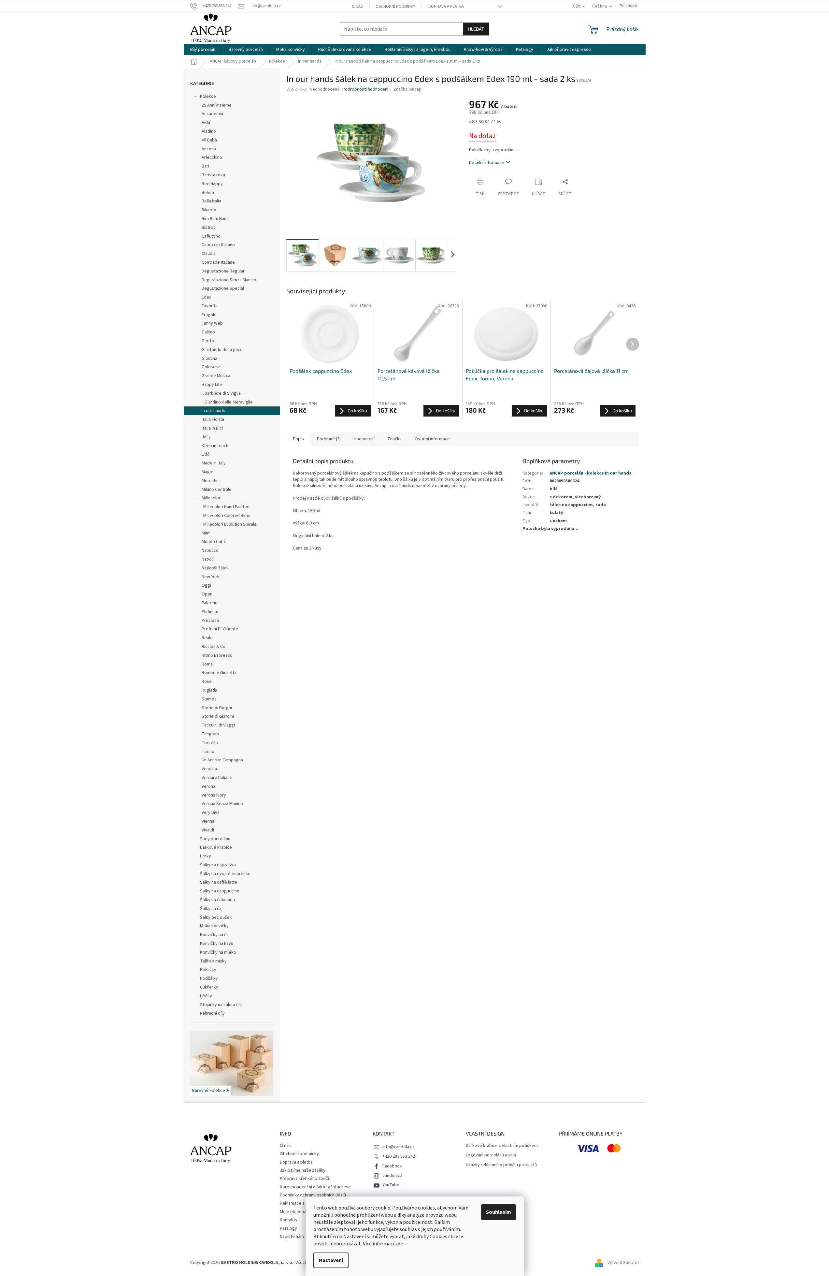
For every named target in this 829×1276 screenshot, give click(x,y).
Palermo (210, 603)
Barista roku (213, 175)
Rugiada (209, 690)
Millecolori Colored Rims (226, 515)
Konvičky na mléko (218, 952)
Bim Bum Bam (215, 218)
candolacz (392, 1175)
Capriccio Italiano (218, 245)
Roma (207, 664)
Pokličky (208, 969)
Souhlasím (498, 1212)
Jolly (206, 437)
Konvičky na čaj (215, 934)
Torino (208, 751)
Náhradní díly (212, 1013)
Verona (208, 786)
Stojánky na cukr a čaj (221, 1005)
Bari (205, 166)
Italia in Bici (212, 428)
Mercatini (211, 480)
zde (399, 1243)
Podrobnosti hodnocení (365, 89)
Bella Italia (211, 201)
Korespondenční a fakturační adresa (315, 1187)
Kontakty (288, 1220)
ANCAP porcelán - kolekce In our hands (590, 473)
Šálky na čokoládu (217, 900)
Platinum (210, 612)
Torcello (210, 743)
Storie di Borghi (217, 708)
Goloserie (211, 367)
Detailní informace (486, 162)
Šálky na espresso (218, 865)
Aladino (209, 131)
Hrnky (205, 856)
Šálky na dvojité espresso (225, 874)
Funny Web (212, 323)
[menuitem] (203, 49)
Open (207, 594)
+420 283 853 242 (398, 1156)
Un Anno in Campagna (222, 760)
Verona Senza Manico (222, 803)
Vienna (208, 821)
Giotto (208, 341)
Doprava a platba (446, 6)
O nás (357, 6)
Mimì (206, 533)
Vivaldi (208, 830)
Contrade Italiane (218, 262)
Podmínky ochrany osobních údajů (313, 1195)
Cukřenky (209, 987)
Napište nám (292, 1236)
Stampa (209, 699)
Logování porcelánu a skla (491, 1155)
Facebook (392, 1166)
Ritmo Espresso (217, 655)
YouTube (390, 1185)
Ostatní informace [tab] (432, 439)
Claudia (209, 253)
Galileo (208, 332)
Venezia (209, 769)
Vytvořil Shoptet (623, 1262)
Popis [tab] (298, 439)
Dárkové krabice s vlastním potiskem (502, 1146)
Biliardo (209, 210)
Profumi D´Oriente (220, 629)
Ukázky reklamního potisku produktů (501, 1165)
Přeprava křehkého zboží (304, 1178)
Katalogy (288, 1228)
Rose (207, 681)
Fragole (209, 315)
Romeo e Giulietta (219, 672)
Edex (206, 297)
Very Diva (211, 812)
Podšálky (209, 978)
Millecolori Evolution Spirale (230, 524)
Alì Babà (209, 140)
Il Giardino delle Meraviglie (227, 402)
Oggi (206, 585)
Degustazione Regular (223, 271)
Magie (207, 472)
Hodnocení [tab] (364, 439)
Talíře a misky (213, 961)
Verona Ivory (214, 795)
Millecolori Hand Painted (226, 507)
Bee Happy (212, 184)
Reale (207, 638)
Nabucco (210, 550)
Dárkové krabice (216, 847)
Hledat (476, 29)
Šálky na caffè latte (218, 882)
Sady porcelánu (215, 839)
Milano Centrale (217, 489)
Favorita (210, 306)
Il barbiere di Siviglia (221, 393)
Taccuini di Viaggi (218, 725)
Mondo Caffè (214, 541)
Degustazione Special (223, 288)
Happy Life (212, 384)
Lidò (206, 454)
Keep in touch (215, 446)
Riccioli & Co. (214, 646)
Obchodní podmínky (395, 6)
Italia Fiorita (213, 419)
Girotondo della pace (222, 349)
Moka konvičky (214, 926)
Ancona (209, 149)
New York (211, 577)
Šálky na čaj (211, 908)
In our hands (213, 410)
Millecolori (212, 498)
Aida (206, 122)
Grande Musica (216, 376)
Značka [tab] (395, 439)
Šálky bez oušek (216, 917)
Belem (208, 192)
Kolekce (208, 96)
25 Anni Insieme (217, 105)
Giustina (209, 358)
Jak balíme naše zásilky (302, 1170)
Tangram (210, 734)
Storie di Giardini (218, 716)
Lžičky (206, 996)
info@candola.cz (398, 1147)
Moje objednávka (296, 1212)
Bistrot (208, 227)
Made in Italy (214, 463)
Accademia (212, 113)
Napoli (208, 559)
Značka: (407, 89)
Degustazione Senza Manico (229, 280)
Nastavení (331, 1260)
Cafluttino (211, 236)
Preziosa (210, 620)
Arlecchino (212, 157)
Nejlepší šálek (215, 568)
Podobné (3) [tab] (329, 439)
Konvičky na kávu (216, 943)
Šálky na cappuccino (219, 891)
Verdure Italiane (217, 777)
